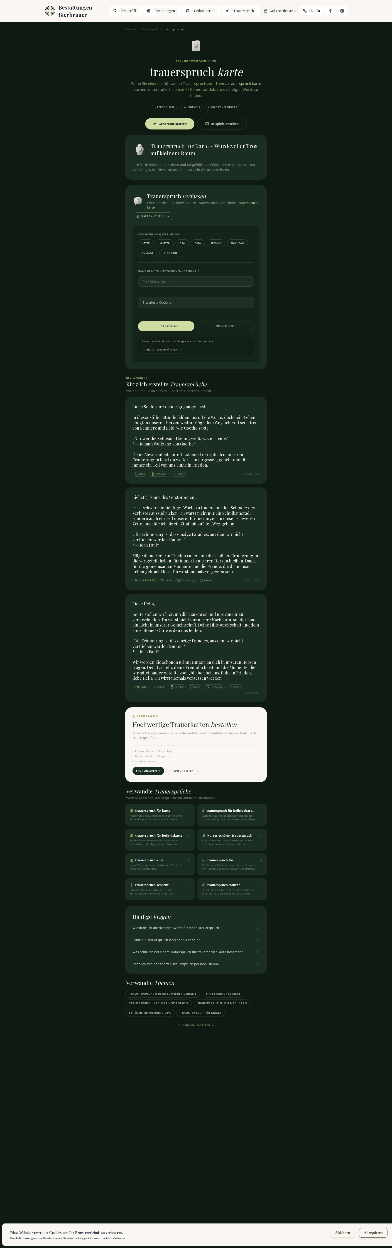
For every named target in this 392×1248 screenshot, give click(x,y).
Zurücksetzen (226, 326)
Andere (172, 252)
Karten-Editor (152, 216)
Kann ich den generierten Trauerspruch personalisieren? (175, 964)
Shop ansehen (146, 770)
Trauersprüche (150, 29)
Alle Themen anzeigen (193, 1025)
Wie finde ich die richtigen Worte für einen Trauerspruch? (176, 928)
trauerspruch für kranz (200, 1013)
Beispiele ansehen (225, 124)
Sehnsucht (161, 473)
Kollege (148, 252)
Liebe (142, 473)
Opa (182, 243)
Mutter (164, 243)
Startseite (130, 29)
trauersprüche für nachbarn (222, 1003)
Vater (146, 243)
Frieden (181, 473)
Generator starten (173, 124)
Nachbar (237, 243)
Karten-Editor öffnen (161, 349)
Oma (198, 243)
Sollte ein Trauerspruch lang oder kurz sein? (166, 940)
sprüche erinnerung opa (150, 1013)
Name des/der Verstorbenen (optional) (168, 271)
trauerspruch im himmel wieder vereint (162, 994)
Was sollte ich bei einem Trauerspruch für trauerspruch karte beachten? (187, 952)
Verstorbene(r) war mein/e (159, 234)
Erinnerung (188, 580)
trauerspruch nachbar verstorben (158, 1003)
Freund (216, 243)
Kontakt (314, 11)
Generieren (169, 326)
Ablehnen (342, 1233)
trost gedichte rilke (223, 994)
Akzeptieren (373, 1233)
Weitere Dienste (281, 11)
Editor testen (184, 770)
